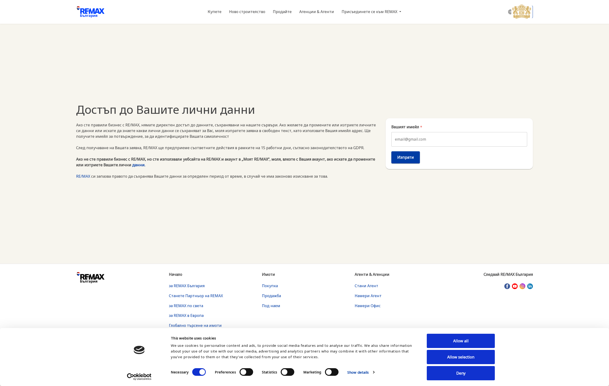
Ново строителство (247, 11)
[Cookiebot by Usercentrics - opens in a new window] (139, 376)
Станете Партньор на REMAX (196, 295)
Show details (358, 372)
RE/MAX (83, 176)
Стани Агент (366, 285)
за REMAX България (187, 285)
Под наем (271, 305)
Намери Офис (368, 305)
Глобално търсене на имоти (195, 325)
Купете (214, 11)
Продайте (282, 11)
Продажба (271, 295)
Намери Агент (368, 295)
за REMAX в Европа (186, 315)
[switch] (246, 372)
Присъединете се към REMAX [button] (370, 11)
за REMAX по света (186, 305)
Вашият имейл (406, 127)
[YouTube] (515, 286)
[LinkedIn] (530, 286)
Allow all (461, 340)
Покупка (270, 285)
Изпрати (405, 157)
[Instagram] (522, 286)
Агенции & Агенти (316, 11)
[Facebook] (507, 286)
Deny (461, 373)
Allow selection (460, 357)
